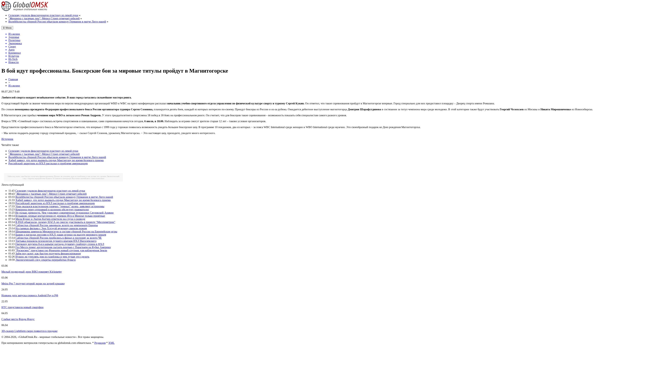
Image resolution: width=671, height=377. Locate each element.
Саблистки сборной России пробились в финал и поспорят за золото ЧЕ (58, 237)
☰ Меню (7, 28)
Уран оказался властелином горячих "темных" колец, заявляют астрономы (59, 206)
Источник (7, 139)
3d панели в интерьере (61, 178)
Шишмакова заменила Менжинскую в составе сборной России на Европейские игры (66, 231)
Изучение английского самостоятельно (88, 178)
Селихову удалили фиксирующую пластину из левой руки (43, 15)
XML (111, 342)
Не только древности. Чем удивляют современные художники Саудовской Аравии (64, 212)
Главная (13, 79)
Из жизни (14, 85)
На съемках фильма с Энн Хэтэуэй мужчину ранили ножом (51, 228)
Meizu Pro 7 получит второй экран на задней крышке (33, 283)
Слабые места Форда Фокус (18, 319)
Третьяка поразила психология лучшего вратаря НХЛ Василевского (55, 240)
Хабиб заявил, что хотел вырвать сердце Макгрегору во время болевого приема (56, 160)
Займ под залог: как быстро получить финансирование (30, 176)
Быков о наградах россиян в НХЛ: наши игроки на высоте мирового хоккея (60, 234)
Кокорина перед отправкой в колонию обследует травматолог (52, 209)
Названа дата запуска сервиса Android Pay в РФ (29, 295)
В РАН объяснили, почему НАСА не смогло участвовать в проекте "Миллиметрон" (65, 222)
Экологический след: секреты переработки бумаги (45, 259)
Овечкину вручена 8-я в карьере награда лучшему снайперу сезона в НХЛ (59, 244)
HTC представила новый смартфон (22, 307)
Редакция (100, 342)
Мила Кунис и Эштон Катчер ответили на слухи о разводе (50, 218)
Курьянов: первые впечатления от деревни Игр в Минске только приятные (60, 215)
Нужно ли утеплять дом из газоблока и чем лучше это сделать (80, 176)
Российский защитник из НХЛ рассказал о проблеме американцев (48, 163)
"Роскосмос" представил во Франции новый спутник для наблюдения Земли (61, 250)
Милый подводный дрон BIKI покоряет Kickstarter (31, 271)
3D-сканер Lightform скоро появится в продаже (29, 331)
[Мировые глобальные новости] (24, 10)
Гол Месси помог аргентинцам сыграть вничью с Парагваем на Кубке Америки (63, 247)
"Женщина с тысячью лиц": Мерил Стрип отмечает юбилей (44, 18)
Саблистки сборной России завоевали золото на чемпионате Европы (56, 225)
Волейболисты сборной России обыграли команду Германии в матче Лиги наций (57, 21)
